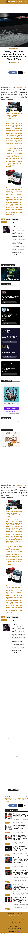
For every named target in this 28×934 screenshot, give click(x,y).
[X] (15, 922)
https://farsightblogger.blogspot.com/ (18, 228)
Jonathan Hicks (15, 62)
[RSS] (17, 919)
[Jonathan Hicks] (9, 62)
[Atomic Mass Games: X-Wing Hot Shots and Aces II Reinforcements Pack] (8, 816)
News (11, 48)
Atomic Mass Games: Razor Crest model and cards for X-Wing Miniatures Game (20, 849)
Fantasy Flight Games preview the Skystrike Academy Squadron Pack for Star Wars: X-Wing (20, 887)
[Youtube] (16, 254)
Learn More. (16, 931)
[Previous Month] (17, 421)
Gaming (16, 48)
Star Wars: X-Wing (21, 87)
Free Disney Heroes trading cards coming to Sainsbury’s (10, 800)
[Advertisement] (14, 8)
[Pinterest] (10, 919)
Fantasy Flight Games (13, 222)
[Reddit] (13, 919)
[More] (25, 72)
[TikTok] (23, 919)
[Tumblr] (9, 922)
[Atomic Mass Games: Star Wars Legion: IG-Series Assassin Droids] (8, 827)
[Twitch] (12, 922)
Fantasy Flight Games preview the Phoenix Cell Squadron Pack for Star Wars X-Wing (20, 900)
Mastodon (3, 933)
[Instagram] (14, 254)
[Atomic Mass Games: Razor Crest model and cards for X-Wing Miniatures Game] (8, 848)
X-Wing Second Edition (12, 219)
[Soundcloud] (20, 919)
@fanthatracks (14, 915)
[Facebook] (12, 254)
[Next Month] (19, 421)
